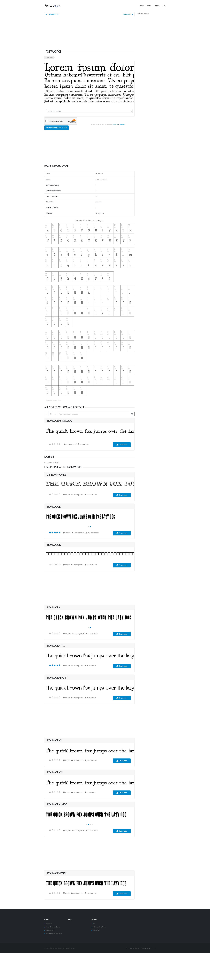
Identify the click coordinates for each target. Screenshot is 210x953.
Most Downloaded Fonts (54, 933)
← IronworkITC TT (52, 14)
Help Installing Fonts (99, 927)
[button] (88, 527)
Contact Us (96, 930)
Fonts (149, 6)
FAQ (94, 924)
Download (122, 444)
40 (50, 414)
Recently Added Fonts (53, 927)
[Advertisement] (89, 33)
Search (157, 6)
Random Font (50, 930)
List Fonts (49, 924)
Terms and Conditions (119, 124)
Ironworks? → (128, 14)
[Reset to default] (132, 414)
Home (142, 6)
